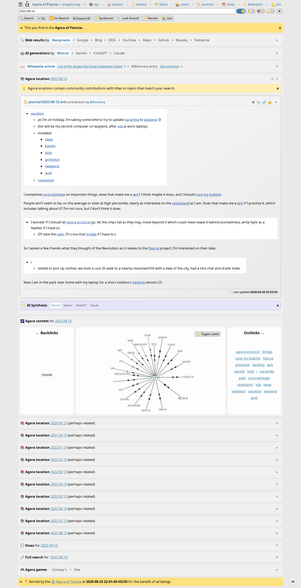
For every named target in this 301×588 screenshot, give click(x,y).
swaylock (52, 166)
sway (49, 139)
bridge (91, 234)
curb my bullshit (208, 194)
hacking (138, 282)
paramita (132, 119)
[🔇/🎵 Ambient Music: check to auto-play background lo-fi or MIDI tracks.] (260, 11)
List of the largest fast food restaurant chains (90, 66)
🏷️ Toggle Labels (207, 334)
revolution (46, 180)
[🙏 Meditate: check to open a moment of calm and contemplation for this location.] (270, 11)
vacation (37, 113)
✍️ (270, 102)
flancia (268, 358)
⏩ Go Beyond (59, 18)
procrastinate (54, 194)
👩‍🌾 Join (167, 18)
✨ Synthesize (103, 18)
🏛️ (53, 581)
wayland (150, 119)
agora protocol (78, 222)
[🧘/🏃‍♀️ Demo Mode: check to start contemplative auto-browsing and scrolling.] (250, 11)
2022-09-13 (49, 545)
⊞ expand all (81, 18)
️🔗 (264, 102)
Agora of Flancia (68, 581)
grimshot (52, 159)
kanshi (50, 146)
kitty (48, 152)
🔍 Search (27, 18)
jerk (136, 194)
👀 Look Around (128, 18)
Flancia (153, 248)
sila (120, 126)
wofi (48, 173)
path (60, 234)
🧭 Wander (150, 18)
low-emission (169, 66)
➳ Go (41, 18)
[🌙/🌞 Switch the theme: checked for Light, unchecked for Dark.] (241, 11)
